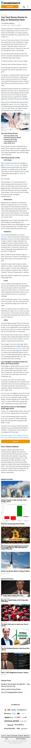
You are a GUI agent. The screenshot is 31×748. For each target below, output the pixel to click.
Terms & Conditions (21, 738)
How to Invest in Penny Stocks (11, 689)
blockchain (18, 348)
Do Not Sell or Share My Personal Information (19, 737)
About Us (4, 735)
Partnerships (14, 735)
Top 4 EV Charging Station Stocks (12, 692)
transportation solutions (12, 165)
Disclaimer (20, 735)
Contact (9, 735)
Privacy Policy (4, 737)
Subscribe (10, 6)
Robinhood (17, 104)
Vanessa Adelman (9, 23)
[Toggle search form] (24, 6)
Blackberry (4, 237)
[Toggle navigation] (28, 6)
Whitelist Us (27, 735)
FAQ (6, 738)
